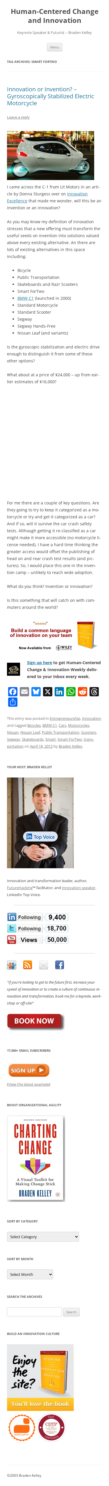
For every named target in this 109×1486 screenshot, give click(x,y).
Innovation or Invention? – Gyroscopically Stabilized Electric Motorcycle (50, 96)
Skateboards (33, 739)
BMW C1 (25, 298)
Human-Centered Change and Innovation (55, 16)
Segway (13, 739)
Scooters (88, 732)
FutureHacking (20, 887)
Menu (54, 47)
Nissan (13, 732)
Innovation (91, 718)
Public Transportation (60, 732)
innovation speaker (78, 887)
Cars (62, 725)
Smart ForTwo (70, 739)
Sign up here (39, 662)
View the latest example (28, 1084)
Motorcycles (78, 725)
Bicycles (34, 725)
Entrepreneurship (65, 718)
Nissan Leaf (30, 732)
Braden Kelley (70, 746)
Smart (50, 739)
